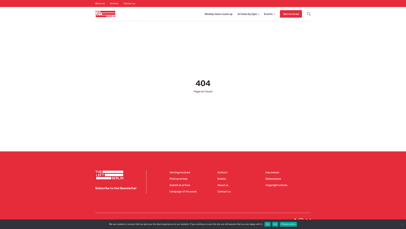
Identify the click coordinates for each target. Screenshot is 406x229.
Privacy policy (288, 224)
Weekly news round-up (218, 14)
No (275, 224)
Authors (114, 3)
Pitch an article (179, 178)
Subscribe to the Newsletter (116, 188)
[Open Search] (309, 14)
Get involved (291, 14)
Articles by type (247, 14)
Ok (267, 224)
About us (100, 3)
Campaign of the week (183, 191)
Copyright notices (276, 185)
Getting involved (180, 172)
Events (268, 14)
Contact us (129, 3)
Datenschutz (273, 178)
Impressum (272, 172)
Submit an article (180, 185)
